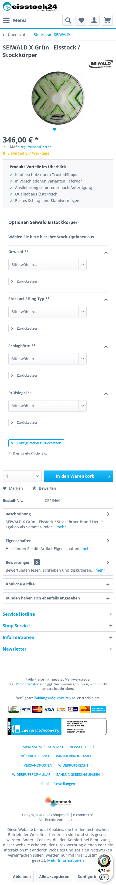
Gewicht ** (18, 251)
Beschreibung (18, 513)
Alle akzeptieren (54, 876)
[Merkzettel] (81, 20)
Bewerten (47, 488)
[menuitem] (14, 20)
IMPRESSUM (32, 746)
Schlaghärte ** (22, 345)
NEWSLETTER (80, 746)
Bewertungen (18, 562)
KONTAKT (55, 746)
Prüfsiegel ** (20, 392)
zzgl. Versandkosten (36, 146)
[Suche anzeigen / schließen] (67, 20)
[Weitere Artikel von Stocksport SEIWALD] (100, 63)
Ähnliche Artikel (21, 583)
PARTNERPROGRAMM (73, 756)
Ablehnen (22, 876)
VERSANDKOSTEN (38, 765)
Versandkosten (27, 684)
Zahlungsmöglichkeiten (52, 697)
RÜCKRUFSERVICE (35, 756)
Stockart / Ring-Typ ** (29, 298)
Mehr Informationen (65, 860)
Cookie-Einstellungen (58, 783)
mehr (60, 526)
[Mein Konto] (94, 20)
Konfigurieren (90, 876)
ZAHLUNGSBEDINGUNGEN (78, 774)
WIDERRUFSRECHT (73, 765)
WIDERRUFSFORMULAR (31, 774)
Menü (19, 20)
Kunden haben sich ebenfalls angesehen (43, 598)
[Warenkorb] (107, 20)
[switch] (104, 877)
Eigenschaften (19, 540)
